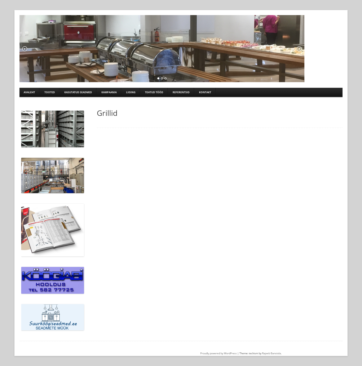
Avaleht (29, 92)
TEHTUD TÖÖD (154, 92)
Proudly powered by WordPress (218, 353)
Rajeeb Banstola (271, 353)
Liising (131, 92)
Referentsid (181, 92)
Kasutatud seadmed (78, 92)
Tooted (49, 92)
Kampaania (109, 92)
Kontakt (205, 92)
